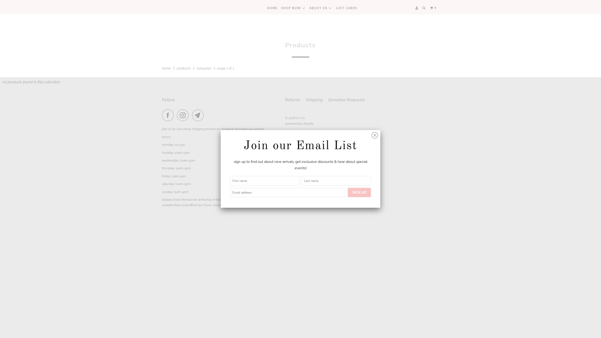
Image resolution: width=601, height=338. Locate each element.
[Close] (375, 134)
